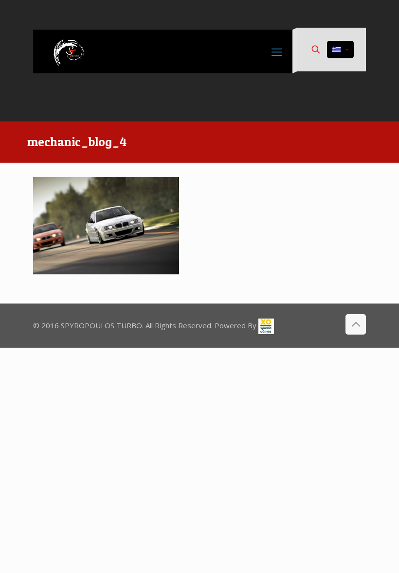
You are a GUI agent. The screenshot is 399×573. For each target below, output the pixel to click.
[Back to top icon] (355, 324)
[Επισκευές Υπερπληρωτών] (72, 51)
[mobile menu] (277, 51)
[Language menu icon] (340, 49)
